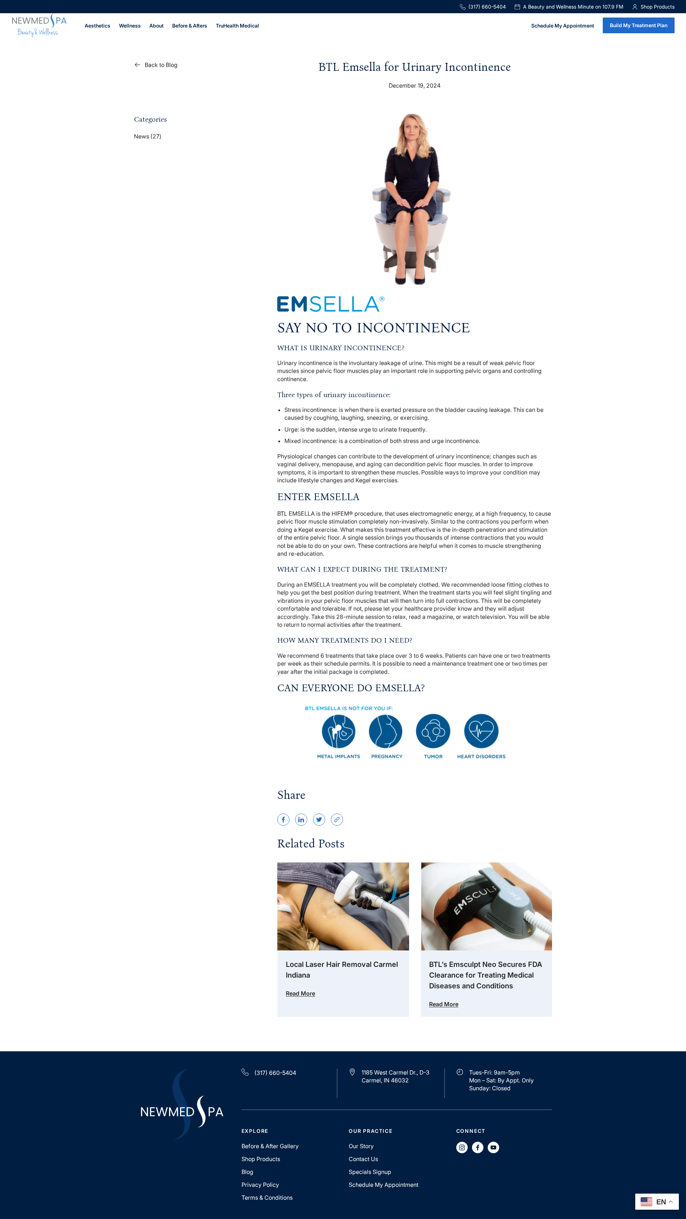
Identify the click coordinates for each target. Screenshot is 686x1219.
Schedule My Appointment (562, 26)
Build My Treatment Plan (638, 25)
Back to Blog (161, 64)
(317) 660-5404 (487, 7)
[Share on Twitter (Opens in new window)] (319, 820)
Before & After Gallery (270, 1146)
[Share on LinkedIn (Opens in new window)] (301, 820)
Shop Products (261, 1159)
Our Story (361, 1146)
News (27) (147, 136)
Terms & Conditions (267, 1197)
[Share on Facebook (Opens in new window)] (283, 820)
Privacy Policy (260, 1184)
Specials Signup (370, 1171)
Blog (247, 1171)
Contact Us (363, 1159)
